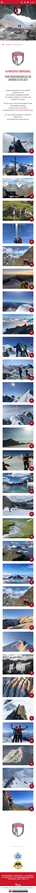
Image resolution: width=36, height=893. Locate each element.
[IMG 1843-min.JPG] (18, 369)
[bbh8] (18, 596)
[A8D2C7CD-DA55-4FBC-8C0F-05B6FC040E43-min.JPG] (18, 800)
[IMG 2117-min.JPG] (18, 279)
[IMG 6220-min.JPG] (18, 347)
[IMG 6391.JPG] (18, 460)
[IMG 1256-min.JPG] (18, 642)
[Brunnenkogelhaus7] (18, 188)
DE (33, 2)
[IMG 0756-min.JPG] (18, 619)
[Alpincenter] (3, 44)
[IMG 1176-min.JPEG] (18, 778)
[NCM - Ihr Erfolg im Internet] (18, 884)
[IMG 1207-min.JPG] (18, 143)
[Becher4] (18, 574)
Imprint (18, 879)
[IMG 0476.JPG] (18, 301)
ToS (27, 879)
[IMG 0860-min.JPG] (18, 392)
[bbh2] (18, 324)
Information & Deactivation (20, 891)
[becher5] (18, 687)
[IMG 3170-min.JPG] (18, 415)
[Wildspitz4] (18, 755)
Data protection (12, 879)
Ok (10, 891)
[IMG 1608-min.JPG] (18, 256)
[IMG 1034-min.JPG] (18, 506)
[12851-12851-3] (18, 528)
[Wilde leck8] (18, 710)
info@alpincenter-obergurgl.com (25, 877)
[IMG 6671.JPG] (18, 664)
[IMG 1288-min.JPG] (18, 732)
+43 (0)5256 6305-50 (8, 877)
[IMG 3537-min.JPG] (18, 165)
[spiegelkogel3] (18, 551)
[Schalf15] (18, 483)
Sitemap (23, 879)
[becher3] (18, 437)
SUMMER (8, 44)
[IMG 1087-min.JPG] (18, 233)
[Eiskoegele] (18, 211)
